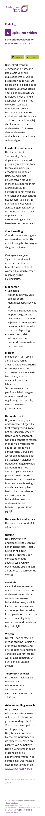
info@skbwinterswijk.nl (13, 812)
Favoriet (32, 57)
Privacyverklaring (12, 803)
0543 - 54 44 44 (24, 810)
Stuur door (19, 57)
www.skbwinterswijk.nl (18, 768)
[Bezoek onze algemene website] (22, 5)
